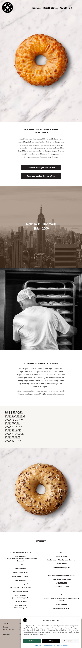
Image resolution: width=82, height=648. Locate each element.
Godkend (32, 641)
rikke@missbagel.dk (61, 587)
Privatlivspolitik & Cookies (52, 645)
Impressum (64, 645)
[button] (78, 620)
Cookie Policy (38, 645)
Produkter (36, 8)
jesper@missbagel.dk (20, 598)
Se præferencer (70, 641)
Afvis (51, 641)
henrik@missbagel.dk (62, 567)
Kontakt (63, 8)
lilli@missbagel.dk (20, 608)
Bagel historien (50, 8)
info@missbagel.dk (20, 572)
